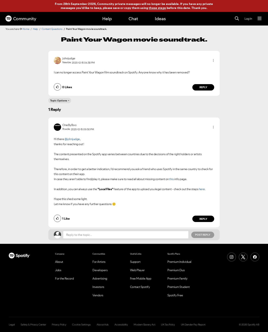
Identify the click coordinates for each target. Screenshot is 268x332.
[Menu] (260, 18)
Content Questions (52, 29)
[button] (213, 60)
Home (25, 29)
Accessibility (121, 324)
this (171, 179)
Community (24, 19)
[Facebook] (254, 257)
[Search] (237, 18)
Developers (100, 270)
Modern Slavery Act (144, 324)
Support (135, 262)
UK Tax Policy (168, 324)
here (202, 189)
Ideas (160, 19)
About (59, 262)
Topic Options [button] (58, 100)
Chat (133, 19)
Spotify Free (175, 295)
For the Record (64, 278)
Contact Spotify (140, 287)
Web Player (137, 270)
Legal (12, 324)
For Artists (99, 262)
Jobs (58, 270)
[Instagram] (231, 257)
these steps (157, 8)
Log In (248, 19)
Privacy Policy (59, 324)
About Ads (103, 324)
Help (107, 19)
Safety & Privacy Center (33, 324)
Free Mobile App (140, 278)
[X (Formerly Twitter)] (243, 257)
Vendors (97, 295)
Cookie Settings (81, 324)
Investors (98, 287)
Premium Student (178, 287)
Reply (203, 87)
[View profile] (57, 60)
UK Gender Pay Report (193, 324)
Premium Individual (179, 262)
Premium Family (177, 278)
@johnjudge (72, 139)
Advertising (99, 278)
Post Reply (202, 235)
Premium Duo (176, 270)
